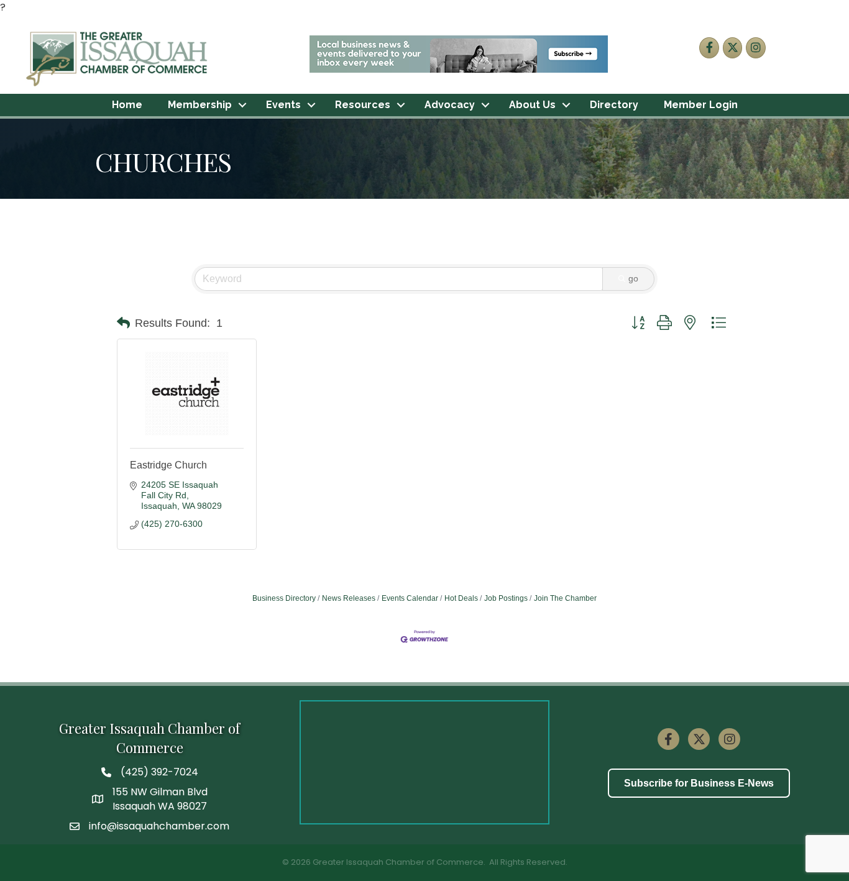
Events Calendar (410, 598)
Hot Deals (461, 598)
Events (283, 105)
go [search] (633, 278)
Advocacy (449, 105)
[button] (123, 323)
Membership (200, 105)
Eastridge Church (168, 465)
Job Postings (506, 598)
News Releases (348, 598)
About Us (532, 105)
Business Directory (284, 598)
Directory (614, 105)
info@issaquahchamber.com (159, 826)
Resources (362, 105)
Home (127, 105)
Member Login (701, 105)
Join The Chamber (565, 598)
